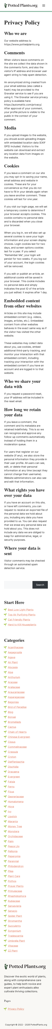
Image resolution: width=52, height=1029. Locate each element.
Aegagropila (15, 652)
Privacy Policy (16, 1008)
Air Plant (13, 662)
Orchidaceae (15, 836)
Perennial (13, 861)
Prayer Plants (15, 886)
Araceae (12, 682)
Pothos (12, 881)
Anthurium (14, 677)
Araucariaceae (16, 692)
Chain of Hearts (17, 731)
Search (40, 584)
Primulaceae (15, 891)
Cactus (12, 727)
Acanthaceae (15, 647)
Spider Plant (15, 915)
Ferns (11, 786)
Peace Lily (14, 846)
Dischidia (13, 766)
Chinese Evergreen (19, 736)
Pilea (10, 871)
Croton (12, 756)
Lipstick (12, 816)
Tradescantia (15, 935)
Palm (11, 841)
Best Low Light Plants (20, 609)
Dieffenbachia (16, 761)
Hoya (11, 806)
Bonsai (12, 717)
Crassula (13, 751)
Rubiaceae (14, 901)
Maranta (13, 821)
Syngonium (14, 930)
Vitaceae (13, 945)
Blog (10, 712)
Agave (11, 657)
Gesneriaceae (16, 796)
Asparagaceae (16, 697)
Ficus (11, 791)
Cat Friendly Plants (19, 619)
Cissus (11, 741)
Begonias (13, 702)
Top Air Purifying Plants (21, 614)
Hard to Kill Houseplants (22, 624)
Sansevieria (14, 906)
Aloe (10, 672)
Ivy (9, 811)
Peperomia (14, 856)
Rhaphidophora (17, 896)
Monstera (13, 831)
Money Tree (15, 826)
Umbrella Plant (16, 940)
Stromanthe (15, 920)
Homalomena (15, 801)
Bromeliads (14, 722)
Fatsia (11, 781)
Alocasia (13, 667)
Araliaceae (14, 687)
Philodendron (16, 866)
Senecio (12, 911)
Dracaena (13, 771)
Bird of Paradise (17, 707)
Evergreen (14, 776)
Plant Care (14, 876)
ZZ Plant (13, 950)
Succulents (14, 925)
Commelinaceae (17, 746)
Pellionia (12, 851)
